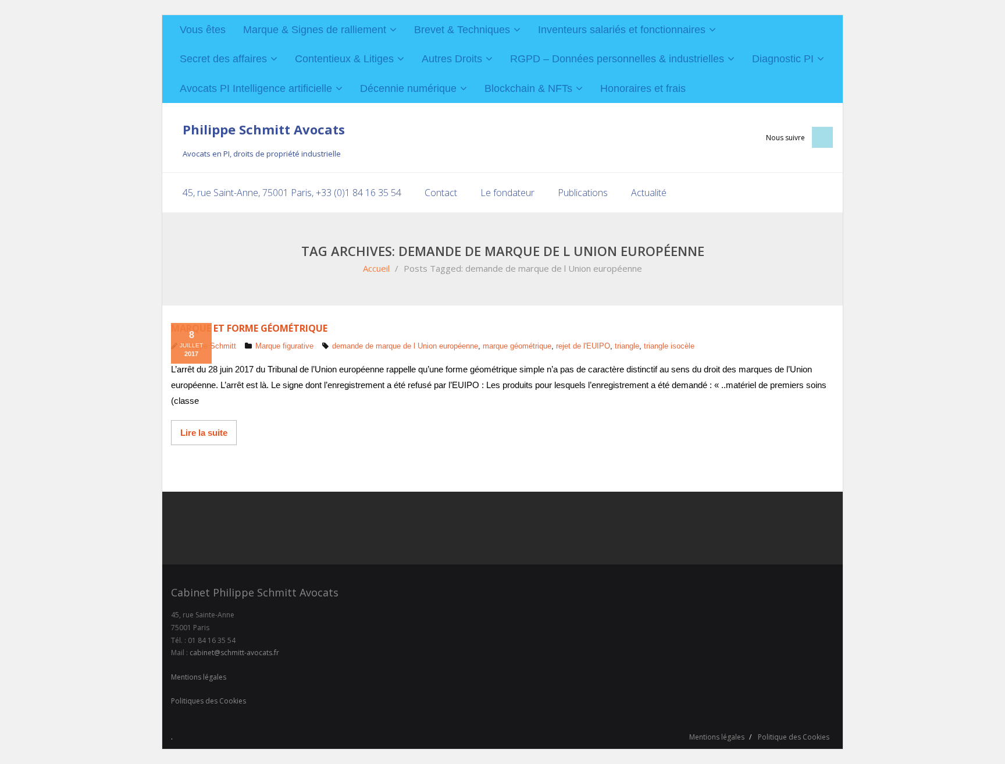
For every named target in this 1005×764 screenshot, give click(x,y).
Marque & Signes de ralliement (314, 29)
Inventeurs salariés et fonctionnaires (621, 29)
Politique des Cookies (793, 737)
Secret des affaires (223, 59)
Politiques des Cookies (208, 701)
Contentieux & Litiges (344, 59)
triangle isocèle (669, 346)
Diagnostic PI (783, 59)
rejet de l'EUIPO (583, 346)
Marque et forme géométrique (249, 328)
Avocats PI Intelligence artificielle (256, 88)
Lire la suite (203, 433)
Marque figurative (284, 346)
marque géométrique (517, 346)
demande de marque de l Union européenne (405, 346)
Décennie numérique (408, 88)
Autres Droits (452, 59)
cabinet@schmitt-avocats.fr (234, 653)
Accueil (376, 268)
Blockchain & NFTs (528, 88)
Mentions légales (198, 677)
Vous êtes (203, 29)
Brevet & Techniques (462, 29)
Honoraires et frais (643, 88)
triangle (627, 346)
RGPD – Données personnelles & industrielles (617, 59)
